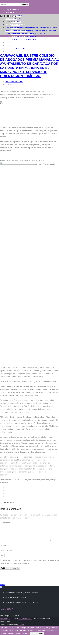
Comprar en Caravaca (23, 43)
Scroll (2, 585)
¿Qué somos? (13, 9)
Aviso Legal (5, 618)
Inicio (7, 24)
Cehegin (15, 25)
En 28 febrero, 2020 (14, 81)
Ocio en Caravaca (20, 40)
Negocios (11, 12)
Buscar (25, 5)
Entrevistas (18, 48)
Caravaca (16, 22)
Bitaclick (20, 624)
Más (41, 634)
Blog (8, 49)
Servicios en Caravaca (23, 46)
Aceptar (34, 634)
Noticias (10, 45)
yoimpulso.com (25, 618)
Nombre (4, 545)
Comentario (5, 523)
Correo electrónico (8, 550)
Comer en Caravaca (22, 37)
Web (2, 555)
